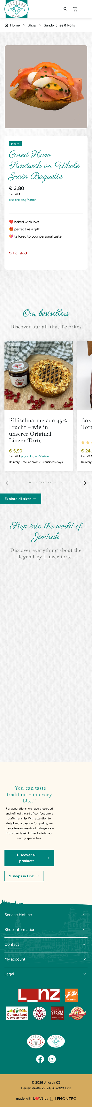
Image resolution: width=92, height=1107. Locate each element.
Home (15, 25)
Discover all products (27, 858)
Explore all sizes (18, 499)
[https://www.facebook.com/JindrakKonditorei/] (40, 1059)
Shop (32, 25)
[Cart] (75, 9)
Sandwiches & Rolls (59, 25)
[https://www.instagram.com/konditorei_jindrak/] (52, 1059)
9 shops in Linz (21, 876)
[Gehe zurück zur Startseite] (36, 1041)
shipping (21, 199)
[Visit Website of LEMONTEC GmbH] (63, 1098)
